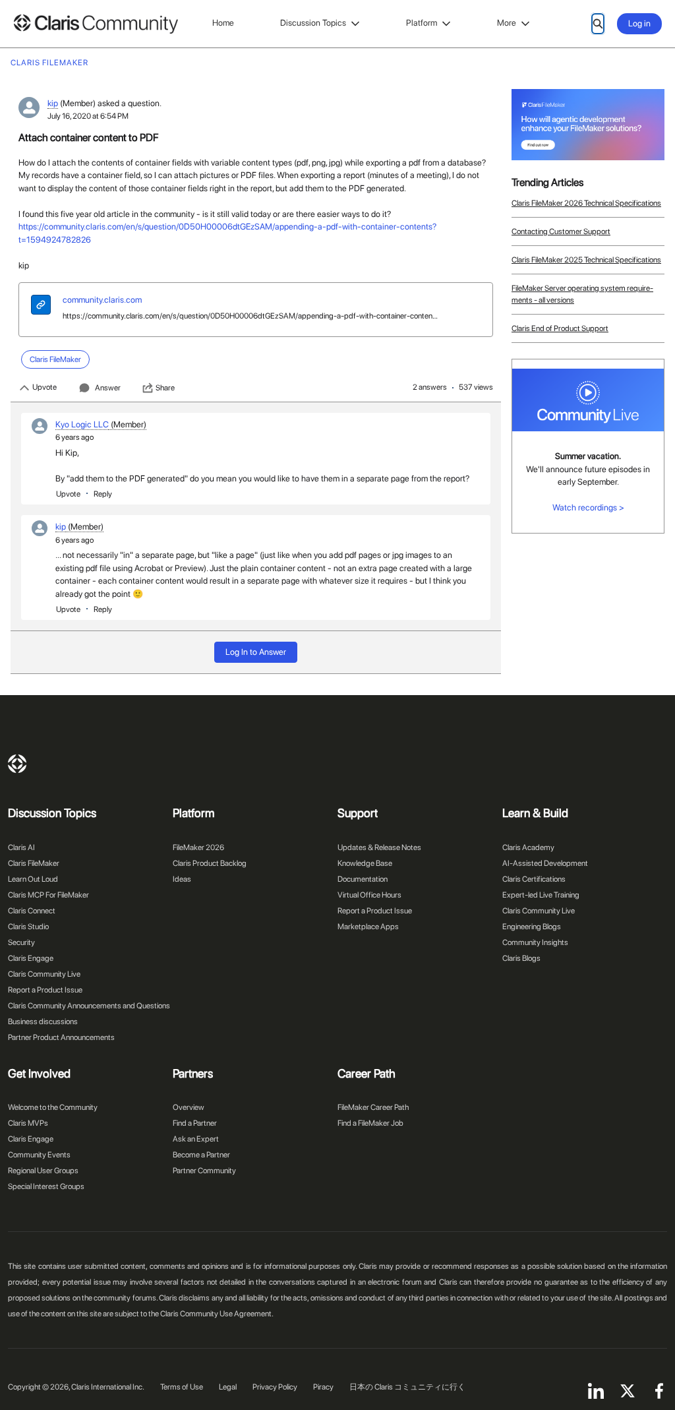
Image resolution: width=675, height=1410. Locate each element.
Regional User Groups (43, 1170)
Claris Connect (31, 910)
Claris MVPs (28, 1123)
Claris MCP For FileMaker (48, 895)
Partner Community (204, 1170)
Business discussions (43, 1021)
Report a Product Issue (45, 990)
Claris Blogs (521, 958)
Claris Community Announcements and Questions (89, 1005)
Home (223, 23)
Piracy (323, 1387)
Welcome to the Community (53, 1107)
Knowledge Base (365, 863)
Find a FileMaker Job (370, 1123)
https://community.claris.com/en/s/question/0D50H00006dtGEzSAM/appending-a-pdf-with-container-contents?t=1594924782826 (251, 316)
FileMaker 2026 (198, 847)
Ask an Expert (196, 1139)
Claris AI (21, 847)
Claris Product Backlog (210, 863)
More (506, 23)
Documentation (363, 879)
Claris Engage (30, 958)
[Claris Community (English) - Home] (95, 24)
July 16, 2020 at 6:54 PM (88, 116)
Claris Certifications (534, 879)
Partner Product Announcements (61, 1037)
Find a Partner (195, 1123)
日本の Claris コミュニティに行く (407, 1387)
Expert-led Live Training (540, 895)
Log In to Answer (255, 652)
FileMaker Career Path (373, 1107)
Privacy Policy (274, 1387)
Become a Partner (201, 1154)
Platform (421, 23)
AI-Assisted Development (545, 863)
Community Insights (535, 942)
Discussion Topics (313, 23)
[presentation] (40, 306)
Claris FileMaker (33, 863)
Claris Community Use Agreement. (217, 1313)
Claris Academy (528, 847)
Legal (228, 1387)
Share (165, 387)
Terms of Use (181, 1387)
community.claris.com (102, 300)
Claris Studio (28, 926)
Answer (108, 387)
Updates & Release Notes (379, 847)
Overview (188, 1107)
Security (21, 942)
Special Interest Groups (46, 1186)
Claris (17, 763)
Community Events (39, 1154)
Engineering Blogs (531, 926)
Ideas (182, 879)
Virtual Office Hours (369, 895)
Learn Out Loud (33, 879)
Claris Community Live (44, 974)
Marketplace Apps (368, 926)
